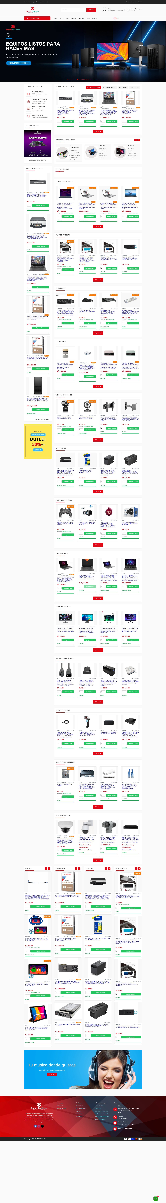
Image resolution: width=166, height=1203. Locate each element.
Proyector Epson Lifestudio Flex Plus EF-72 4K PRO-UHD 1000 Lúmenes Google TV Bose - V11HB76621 (65, 366)
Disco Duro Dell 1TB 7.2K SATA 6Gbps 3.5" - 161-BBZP (67, 1025)
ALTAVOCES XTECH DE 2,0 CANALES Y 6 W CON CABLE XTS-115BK (130, 523)
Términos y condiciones (102, 1116)
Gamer (101, 153)
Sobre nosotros (99, 1105)
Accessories (79, 1105)
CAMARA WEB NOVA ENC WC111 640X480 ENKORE (64, 418)
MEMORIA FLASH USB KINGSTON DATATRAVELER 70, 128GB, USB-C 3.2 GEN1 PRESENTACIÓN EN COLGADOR (65, 259)
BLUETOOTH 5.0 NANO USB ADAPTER (64, 785)
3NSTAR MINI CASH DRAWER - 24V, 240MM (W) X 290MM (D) (108, 733)
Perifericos (79, 1116)
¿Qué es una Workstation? (37, 160)
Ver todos (102, 158)
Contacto (61, 18)
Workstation (102, 151)
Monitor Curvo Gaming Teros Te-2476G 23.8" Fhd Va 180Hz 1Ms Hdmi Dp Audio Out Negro (108, 630)
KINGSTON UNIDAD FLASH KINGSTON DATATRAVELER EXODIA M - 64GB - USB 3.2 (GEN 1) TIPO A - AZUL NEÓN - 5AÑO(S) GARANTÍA (87, 259)
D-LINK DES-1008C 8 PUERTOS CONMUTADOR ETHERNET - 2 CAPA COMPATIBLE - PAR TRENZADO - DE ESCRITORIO (108, 786)
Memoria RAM (74, 153)
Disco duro (73, 150)
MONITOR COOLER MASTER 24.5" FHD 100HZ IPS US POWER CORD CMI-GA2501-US (65, 630)
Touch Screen (132, 153)
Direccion (98, 1108)
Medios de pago (61, 1108)
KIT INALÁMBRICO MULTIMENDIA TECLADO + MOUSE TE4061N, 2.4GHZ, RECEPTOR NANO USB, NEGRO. (107, 313)
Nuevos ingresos (71, 18)
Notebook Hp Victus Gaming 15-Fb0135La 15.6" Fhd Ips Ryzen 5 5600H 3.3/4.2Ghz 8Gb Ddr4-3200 (86, 577)
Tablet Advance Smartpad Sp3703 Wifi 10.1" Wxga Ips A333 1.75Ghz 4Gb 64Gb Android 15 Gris (36, 1029)
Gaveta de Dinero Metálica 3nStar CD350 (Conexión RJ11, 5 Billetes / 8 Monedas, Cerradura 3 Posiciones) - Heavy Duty (130, 735)
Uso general (103, 155)
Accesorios (131, 158)
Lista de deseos (131, 1)
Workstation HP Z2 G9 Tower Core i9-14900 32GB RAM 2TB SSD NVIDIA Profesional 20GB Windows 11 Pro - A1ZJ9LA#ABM (37, 400)
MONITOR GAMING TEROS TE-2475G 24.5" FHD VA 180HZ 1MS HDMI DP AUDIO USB (130, 630)
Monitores (79, 1113)
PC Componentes (81, 1108)
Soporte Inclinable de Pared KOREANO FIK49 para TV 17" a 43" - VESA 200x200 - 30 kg (108, 419)
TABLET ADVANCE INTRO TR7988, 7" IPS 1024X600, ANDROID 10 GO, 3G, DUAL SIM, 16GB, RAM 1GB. (36, 939)
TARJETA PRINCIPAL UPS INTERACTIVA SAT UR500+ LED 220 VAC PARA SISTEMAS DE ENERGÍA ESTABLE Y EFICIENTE (108, 683)
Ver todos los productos (42, 419)
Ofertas (88, 18)
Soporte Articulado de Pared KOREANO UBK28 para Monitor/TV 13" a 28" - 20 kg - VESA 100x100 (130, 419)
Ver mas (94, 18)
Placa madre (74, 157)
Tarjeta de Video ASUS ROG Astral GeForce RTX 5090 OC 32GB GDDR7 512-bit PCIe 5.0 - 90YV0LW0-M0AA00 (67, 982)
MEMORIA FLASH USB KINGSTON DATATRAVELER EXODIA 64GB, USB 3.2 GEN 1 (130, 258)
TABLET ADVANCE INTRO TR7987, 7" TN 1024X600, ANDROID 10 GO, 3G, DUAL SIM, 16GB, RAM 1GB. (36, 984)
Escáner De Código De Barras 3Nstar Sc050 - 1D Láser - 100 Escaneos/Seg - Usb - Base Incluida (87, 734)
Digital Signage (132, 155)
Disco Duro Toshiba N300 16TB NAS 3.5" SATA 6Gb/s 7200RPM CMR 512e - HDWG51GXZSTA (37, 359)
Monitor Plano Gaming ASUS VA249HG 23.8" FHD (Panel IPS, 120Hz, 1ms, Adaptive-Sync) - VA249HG (86, 630)
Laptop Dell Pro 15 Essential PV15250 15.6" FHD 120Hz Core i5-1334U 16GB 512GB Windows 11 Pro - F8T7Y (130, 206)
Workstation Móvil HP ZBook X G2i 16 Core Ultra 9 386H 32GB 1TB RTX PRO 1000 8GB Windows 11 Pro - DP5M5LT (87, 206)
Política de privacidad (101, 1113)
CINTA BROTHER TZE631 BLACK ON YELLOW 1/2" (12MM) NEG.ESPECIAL (85, 471)
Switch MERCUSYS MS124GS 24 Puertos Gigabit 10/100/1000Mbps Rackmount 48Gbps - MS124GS (37, 195)
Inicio (55, 18)
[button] (37, 18)
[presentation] (7, 51)
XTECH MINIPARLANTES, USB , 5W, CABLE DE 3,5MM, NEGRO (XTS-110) (87, 523)
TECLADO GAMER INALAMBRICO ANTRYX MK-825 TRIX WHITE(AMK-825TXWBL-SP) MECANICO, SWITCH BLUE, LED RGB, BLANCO (130, 313)
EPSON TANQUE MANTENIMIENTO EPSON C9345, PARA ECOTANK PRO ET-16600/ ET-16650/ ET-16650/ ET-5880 (130, 473)
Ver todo (98, 131)
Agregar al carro (40, 205)
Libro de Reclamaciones (125, 1128)
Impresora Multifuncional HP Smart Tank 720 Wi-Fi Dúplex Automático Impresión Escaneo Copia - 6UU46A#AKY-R (37, 237)
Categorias (81, 18)
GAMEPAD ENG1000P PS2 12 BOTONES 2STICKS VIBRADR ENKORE (65, 523)
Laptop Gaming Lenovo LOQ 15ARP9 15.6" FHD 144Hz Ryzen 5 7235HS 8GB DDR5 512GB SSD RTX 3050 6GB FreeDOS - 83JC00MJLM (65, 579)
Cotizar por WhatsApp (85, 849)
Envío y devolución (100, 1119)
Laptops (78, 1111)
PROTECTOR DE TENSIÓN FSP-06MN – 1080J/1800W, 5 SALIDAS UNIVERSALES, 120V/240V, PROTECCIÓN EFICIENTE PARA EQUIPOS (86, 683)
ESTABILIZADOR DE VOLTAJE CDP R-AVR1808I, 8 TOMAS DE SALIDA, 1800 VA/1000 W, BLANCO (130, 682)
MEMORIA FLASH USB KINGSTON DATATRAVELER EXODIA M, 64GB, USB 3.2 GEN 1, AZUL (108, 259)
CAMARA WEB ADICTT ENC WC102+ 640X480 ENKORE (86, 418)
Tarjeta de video (75, 155)
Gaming (130, 151)
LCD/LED (131, 148)
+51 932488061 (123, 1118)
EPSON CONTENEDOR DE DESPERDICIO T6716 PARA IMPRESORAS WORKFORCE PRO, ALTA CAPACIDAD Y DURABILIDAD (108, 473)
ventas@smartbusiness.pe (126, 1124)
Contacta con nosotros (101, 1111)
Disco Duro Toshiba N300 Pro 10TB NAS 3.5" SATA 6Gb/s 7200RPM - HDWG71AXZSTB (37, 318)
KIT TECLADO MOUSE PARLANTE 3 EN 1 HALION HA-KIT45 (87, 311)
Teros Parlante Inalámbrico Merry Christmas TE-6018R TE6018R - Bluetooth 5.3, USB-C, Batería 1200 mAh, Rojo (107, 524)
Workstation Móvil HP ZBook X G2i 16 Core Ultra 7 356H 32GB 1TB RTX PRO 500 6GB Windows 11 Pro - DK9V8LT (108, 206)
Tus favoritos (60, 1105)
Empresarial (103, 148)
